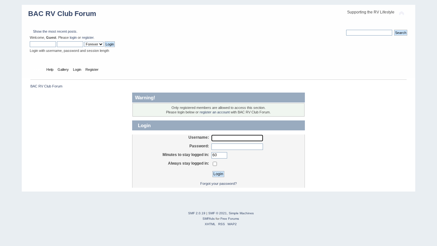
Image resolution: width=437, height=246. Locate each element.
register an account (215, 112)
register (87, 37)
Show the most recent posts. (55, 31)
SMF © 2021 (217, 213)
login (73, 37)
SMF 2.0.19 (196, 213)
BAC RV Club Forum (62, 14)
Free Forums (229, 218)
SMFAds (209, 218)
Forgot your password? (218, 183)
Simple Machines (241, 213)
